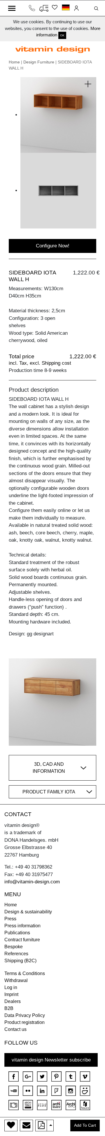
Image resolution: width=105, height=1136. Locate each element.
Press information (22, 925)
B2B (8, 1008)
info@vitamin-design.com (32, 882)
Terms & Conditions (24, 973)
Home (14, 62)
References (16, 953)
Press (10, 918)
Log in (10, 987)
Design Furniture (38, 62)
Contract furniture (22, 939)
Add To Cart (85, 1125)
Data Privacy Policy (24, 1015)
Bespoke (13, 946)
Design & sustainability (28, 911)
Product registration (24, 1022)
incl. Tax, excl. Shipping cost (40, 363)
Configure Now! (52, 246)
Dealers (12, 1001)
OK (62, 35)
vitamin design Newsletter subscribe (51, 1060)
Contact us (15, 1029)
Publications (17, 932)
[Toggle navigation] (12, 8)
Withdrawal (16, 980)
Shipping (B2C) (20, 960)
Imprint (11, 994)
